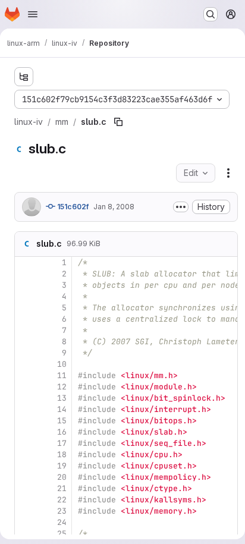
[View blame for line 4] (25, 296)
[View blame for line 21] (25, 488)
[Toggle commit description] (181, 207)
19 (62, 466)
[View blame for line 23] (25, 511)
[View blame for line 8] (25, 341)
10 (62, 364)
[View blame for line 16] (25, 432)
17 (62, 443)
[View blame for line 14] (25, 409)
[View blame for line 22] (25, 499)
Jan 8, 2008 (113, 206)
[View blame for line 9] (25, 353)
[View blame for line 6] (25, 319)
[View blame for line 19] (25, 465)
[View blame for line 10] (25, 364)
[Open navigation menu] (32, 14)
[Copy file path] (118, 121)
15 (62, 421)
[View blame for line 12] (25, 386)
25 (62, 534)
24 (62, 522)
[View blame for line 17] (25, 443)
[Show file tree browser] (23, 76)
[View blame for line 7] (25, 330)
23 (62, 511)
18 (62, 454)
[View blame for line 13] (25, 398)
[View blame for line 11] (25, 375)
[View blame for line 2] (25, 273)
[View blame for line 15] (25, 420)
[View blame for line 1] (25, 262)
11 (62, 375)
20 (62, 477)
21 (62, 488)
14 (62, 409)
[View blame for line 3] (25, 285)
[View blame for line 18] (25, 454)
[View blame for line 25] (25, 533)
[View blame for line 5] (25, 307)
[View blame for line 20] (25, 477)
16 (62, 432)
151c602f (72, 206)
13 (62, 398)
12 (62, 387)
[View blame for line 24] (25, 522)
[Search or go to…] (210, 14)
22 (62, 500)
